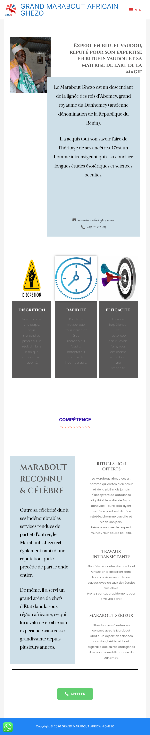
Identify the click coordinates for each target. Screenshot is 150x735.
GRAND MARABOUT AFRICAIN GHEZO (69, 9)
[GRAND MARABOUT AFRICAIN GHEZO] (10, 10)
